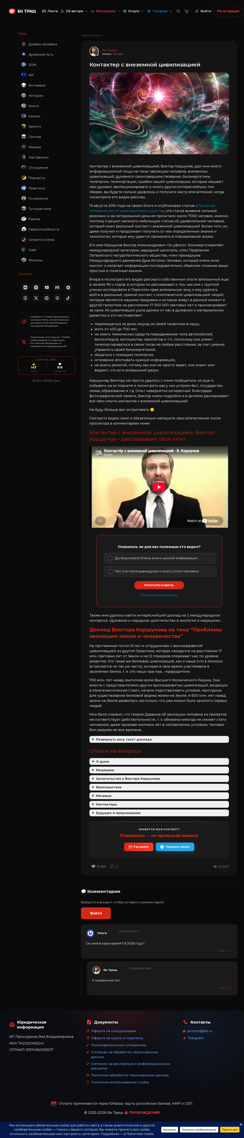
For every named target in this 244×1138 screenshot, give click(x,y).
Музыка (35, 147)
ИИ (31, 75)
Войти (96, 913)
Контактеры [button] (106, 804)
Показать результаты (159, 595)
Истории (36, 96)
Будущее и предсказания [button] (118, 813)
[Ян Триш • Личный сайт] (23, 11)
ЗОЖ (32, 65)
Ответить (224, 950)
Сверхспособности (44, 229)
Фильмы (36, 260)
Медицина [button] (105, 770)
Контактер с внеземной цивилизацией (144, 64)
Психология (38, 198)
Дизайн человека (43, 44)
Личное (35, 137)
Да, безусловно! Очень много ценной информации (156, 558)
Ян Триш (110, 970)
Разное (34, 219)
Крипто (35, 126)
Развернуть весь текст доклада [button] (124, 739)
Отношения (38, 168)
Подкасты (37, 178)
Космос (34, 116)
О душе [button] (102, 761)
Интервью (37, 85)
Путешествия (40, 209)
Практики (37, 188)
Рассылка (141, 847)
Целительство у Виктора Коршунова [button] (128, 779)
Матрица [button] (104, 796)
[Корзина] (187, 11)
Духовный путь (41, 54)
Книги (34, 106)
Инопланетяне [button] (109, 787)
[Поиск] (178, 11)
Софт (33, 250)
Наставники (39, 157)
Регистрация (228, 11)
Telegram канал (177, 847)
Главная (86, 35)
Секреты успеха (41, 240)
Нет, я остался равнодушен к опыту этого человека (156, 571)
